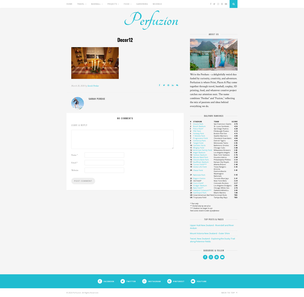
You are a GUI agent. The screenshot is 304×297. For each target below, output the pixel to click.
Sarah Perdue (93, 85)
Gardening (142, 4)
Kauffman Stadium (201, 162)
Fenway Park (198, 133)
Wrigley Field (198, 148)
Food (127, 4)
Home (69, 4)
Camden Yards (199, 145)
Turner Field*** (200, 164)
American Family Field (202, 150)
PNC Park (197, 131)
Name (74, 155)
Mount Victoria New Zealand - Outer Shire (210, 233)
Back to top (228, 293)
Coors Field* (198, 183)
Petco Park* (198, 128)
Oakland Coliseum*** (202, 190)
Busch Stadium (199, 126)
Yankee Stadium (200, 155)
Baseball (96, 4)
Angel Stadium (199, 152)
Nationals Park (199, 175)
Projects (112, 4)
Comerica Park (199, 140)
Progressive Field (200, 138)
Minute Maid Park (200, 157)
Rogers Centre (199, 178)
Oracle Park (198, 124)
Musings (157, 4)
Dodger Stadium (200, 185)
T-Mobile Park (199, 136)
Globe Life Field (200, 167)
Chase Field (198, 170)
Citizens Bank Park (201, 159)
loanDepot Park (199, 192)
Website (74, 170)
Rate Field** (198, 188)
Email (74, 162)
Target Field (198, 143)
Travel (80, 4)
